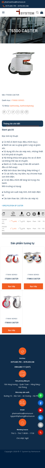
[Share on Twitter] (13, 112)
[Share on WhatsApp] (4, 112)
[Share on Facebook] (9, 112)
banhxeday (14, 105)
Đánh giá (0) (8, 129)
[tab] (22, 124)
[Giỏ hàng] (41, 12)
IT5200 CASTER (11, 279)
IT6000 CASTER (11, 322)
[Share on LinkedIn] (27, 112)
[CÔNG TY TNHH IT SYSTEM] (20, 12)
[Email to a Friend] (18, 112)
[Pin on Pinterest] (22, 112)
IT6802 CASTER (33, 279)
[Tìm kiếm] (37, 12)
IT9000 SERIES (17, 100)
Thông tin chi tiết (11, 123)
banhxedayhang (27, 105)
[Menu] (3, 12)
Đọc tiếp (11, 286)
